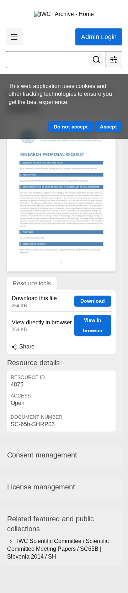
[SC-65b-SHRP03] (61, 195)
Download (92, 301)
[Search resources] (96, 59)
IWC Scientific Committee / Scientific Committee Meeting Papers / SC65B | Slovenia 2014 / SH (58, 549)
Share (26, 347)
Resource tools (32, 283)
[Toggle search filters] (114, 59)
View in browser (92, 325)
